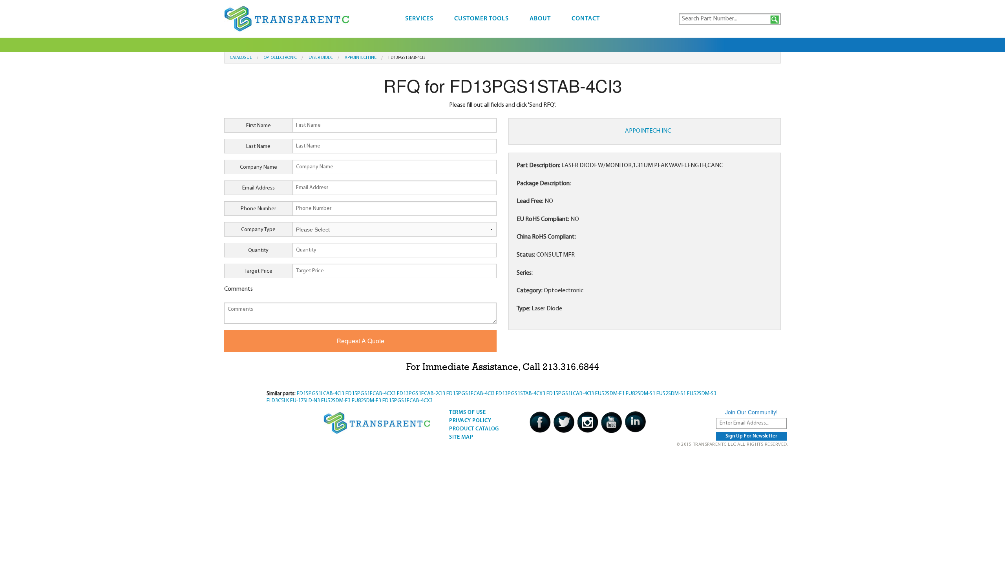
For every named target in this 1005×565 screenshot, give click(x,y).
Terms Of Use (467, 413)
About (540, 19)
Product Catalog (474, 429)
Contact (586, 19)
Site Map (461, 437)
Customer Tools (481, 19)
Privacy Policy (470, 421)
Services (419, 19)
